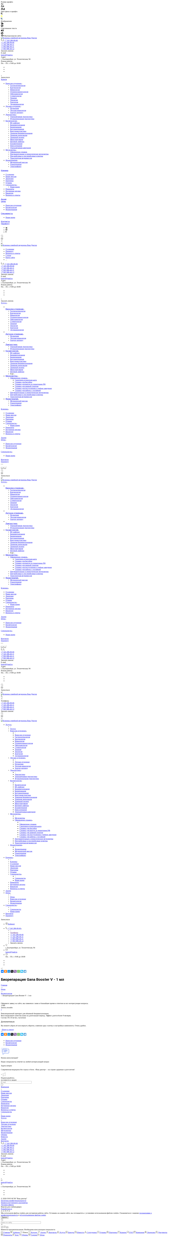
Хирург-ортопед (16, 112)
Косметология (11, 121)
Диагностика (11, 115)
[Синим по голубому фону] (1, 19)
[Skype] (21, 971)
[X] (12, 971)
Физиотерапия (11, 160)
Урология (14, 100)
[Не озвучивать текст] (2, 34)
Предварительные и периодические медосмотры (29, 154)
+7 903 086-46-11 (7, 47)
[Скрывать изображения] (2, 26)
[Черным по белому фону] (1, 14)
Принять (5, 1217)
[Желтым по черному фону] (1, 17)
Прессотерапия (16, 146)
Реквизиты (10, 189)
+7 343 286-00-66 (11, 40)
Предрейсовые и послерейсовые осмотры (26, 156)
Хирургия (14, 102)
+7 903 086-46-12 (7, 49)
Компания (5, 1087)
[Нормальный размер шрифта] (2, 6)
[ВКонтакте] (6, 228)
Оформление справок (18, 152)
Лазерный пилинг (17, 137)
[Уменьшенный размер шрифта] (2, 4)
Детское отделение (13, 106)
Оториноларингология (19, 92)
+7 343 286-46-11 (7, 45)
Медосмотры (11, 150)
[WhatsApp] (18, 971)
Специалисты (11, 185)
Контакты (5, 221)
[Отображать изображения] (2, 23)
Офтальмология (16, 94)
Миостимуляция (16, 139)
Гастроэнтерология (17, 86)
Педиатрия (14, 108)
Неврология (15, 90)
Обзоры (4, 1135)
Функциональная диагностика (22, 119)
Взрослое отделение (14, 83)
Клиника (4, 170)
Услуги (4, 79)
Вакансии (9, 193)
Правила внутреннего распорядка (14, 1203)
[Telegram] (25, 971)
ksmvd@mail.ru (7, 55)
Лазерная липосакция (18, 135)
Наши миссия (11, 177)
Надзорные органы (13, 191)
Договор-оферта (7, 1205)
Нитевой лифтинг (17, 142)
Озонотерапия (15, 164)
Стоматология (15, 96)
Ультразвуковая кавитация (20, 148)
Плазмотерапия (16, 144)
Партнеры (10, 181)
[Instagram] (6, 230)
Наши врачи (15, 187)
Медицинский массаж (19, 162)
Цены (3, 201)
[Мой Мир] (8, 971)
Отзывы (9, 183)
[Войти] (2, 239)
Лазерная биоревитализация (21, 133)
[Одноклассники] (5, 971)
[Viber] (15, 971)
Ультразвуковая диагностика (21, 117)
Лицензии (10, 179)
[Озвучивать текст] (2, 31)
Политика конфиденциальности (13, 1201)
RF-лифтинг (15, 123)
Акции (3, 199)
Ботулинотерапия (17, 129)
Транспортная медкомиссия (21, 158)
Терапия (13, 98)
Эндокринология (17, 104)
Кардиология (15, 88)
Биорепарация (15, 127)
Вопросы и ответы (13, 195)
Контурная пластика (18, 131)
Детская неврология (18, 110)
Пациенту (5, 224)
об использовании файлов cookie (33, 1215)
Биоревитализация (17, 125)
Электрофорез (15, 166)
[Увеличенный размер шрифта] (3, 9)
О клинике (10, 174)
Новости (4, 1137)
